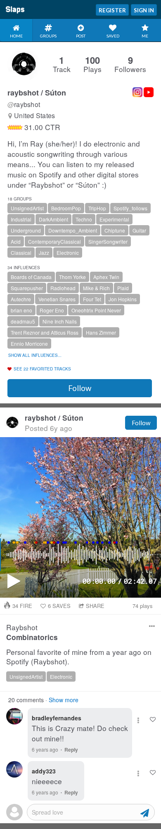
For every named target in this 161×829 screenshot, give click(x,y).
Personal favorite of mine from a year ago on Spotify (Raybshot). (79, 656)
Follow (79, 388)
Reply (71, 749)
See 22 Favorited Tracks (42, 369)
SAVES (59, 606)
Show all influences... (35, 355)
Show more (63, 700)
